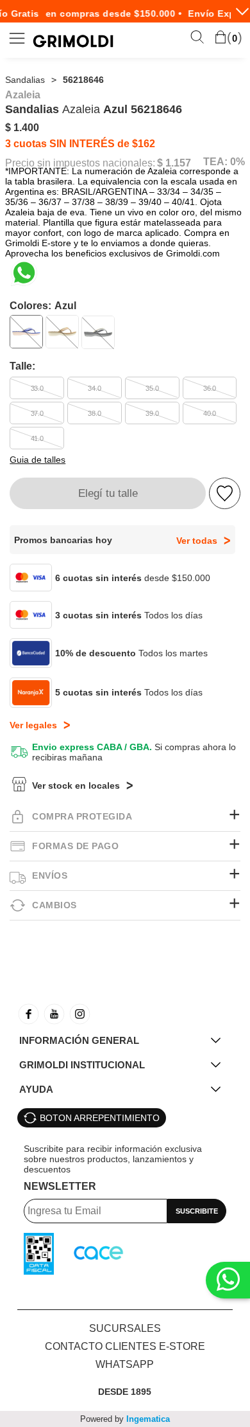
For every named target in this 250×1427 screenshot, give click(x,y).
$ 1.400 (22, 127)
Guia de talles (37, 459)
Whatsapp (125, 1364)
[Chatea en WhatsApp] (24, 272)
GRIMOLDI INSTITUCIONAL (82, 1064)
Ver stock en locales (76, 785)
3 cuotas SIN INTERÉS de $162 (80, 143)
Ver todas (196, 540)
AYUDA (36, 1089)
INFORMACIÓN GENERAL (79, 1040)
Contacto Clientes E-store (125, 1346)
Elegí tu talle (108, 493)
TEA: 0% (224, 161)
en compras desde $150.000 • (109, 13)
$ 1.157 (174, 163)
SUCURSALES (125, 1328)
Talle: (22, 366)
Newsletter (60, 1186)
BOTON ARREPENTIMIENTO (100, 1118)
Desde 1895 (124, 1392)
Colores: (43, 305)
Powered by (125, 1419)
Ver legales (33, 725)
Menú (17, 38)
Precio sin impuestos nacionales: (80, 163)
